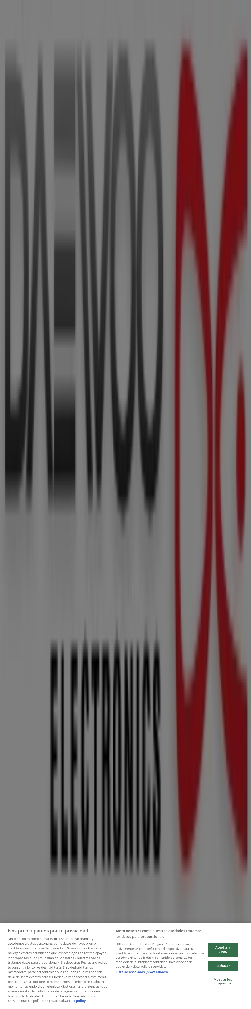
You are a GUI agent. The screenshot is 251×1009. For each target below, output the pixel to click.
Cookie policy (75, 1000)
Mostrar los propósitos (223, 981)
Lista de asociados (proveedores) (142, 972)
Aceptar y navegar (222, 949)
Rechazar (223, 965)
